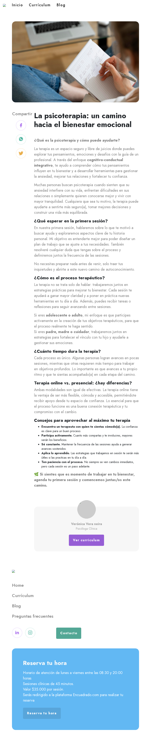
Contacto (68, 633)
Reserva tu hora (42, 713)
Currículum (40, 5)
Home (18, 585)
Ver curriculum (86, 540)
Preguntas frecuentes (32, 616)
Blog (61, 5)
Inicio (17, 5)
